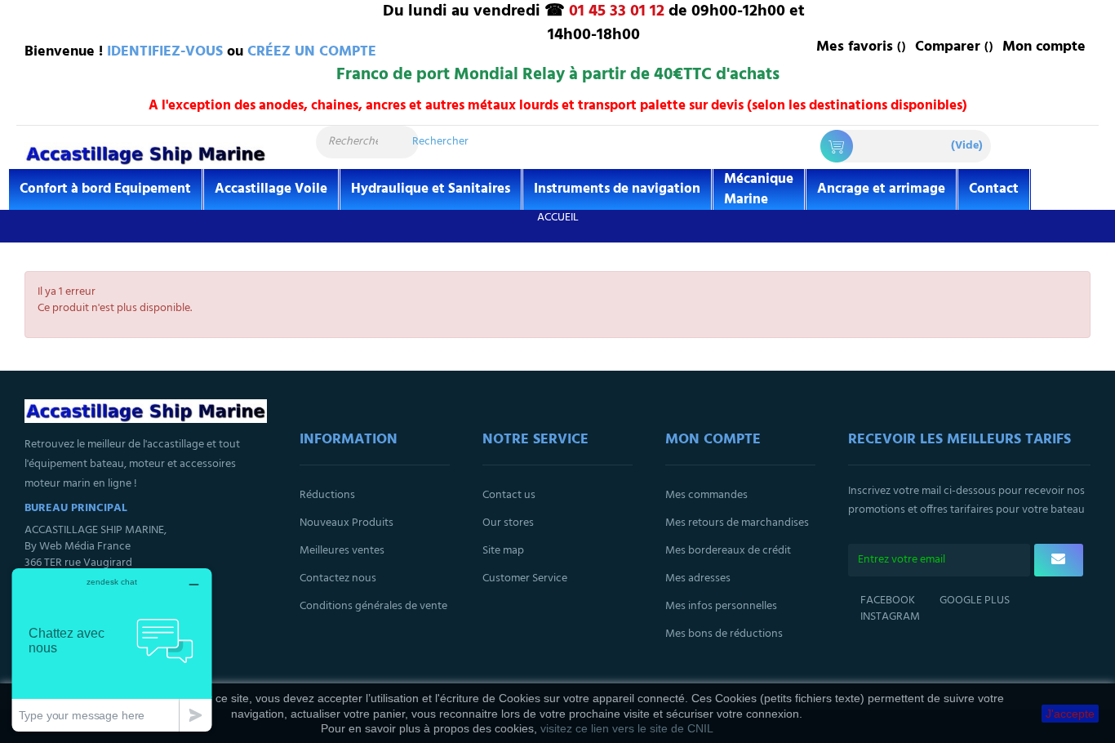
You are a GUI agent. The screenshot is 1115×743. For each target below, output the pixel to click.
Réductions (327, 495)
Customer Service (524, 578)
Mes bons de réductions (724, 634)
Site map (503, 550)
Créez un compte (311, 52)
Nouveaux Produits (346, 523)
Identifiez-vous (165, 52)
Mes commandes (706, 495)
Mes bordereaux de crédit (728, 550)
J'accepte (1070, 713)
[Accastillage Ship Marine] (145, 154)
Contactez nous (338, 578)
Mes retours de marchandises (737, 523)
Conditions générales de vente (373, 606)
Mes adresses (698, 578)
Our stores (508, 523)
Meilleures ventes (342, 550)
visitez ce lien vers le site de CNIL (626, 728)
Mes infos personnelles (721, 606)
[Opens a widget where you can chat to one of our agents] (112, 649)
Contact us (508, 495)
